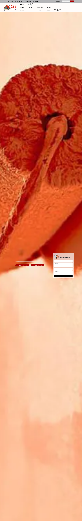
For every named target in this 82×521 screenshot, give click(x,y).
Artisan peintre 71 (49, 7)
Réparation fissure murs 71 (49, 4)
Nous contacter (37, 265)
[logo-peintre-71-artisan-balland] (10, 7)
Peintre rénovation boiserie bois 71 (57, 4)
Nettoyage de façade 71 (66, 7)
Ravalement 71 (31, 7)
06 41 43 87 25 (22, 1)
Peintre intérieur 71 (40, 7)
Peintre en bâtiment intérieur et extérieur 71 (57, 10)
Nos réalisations (22, 265)
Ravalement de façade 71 (57, 7)
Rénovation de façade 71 (75, 7)
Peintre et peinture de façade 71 (66, 4)
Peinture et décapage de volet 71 (40, 4)
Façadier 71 (22, 7)
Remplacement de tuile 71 (48, 10)
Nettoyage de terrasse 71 (22, 10)
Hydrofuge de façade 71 (31, 10)
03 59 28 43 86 (13, 1)
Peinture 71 (22, 4)
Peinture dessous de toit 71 (40, 10)
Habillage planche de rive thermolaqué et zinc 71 (31, 4)
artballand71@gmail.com (32, 1)
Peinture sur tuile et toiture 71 (75, 4)
